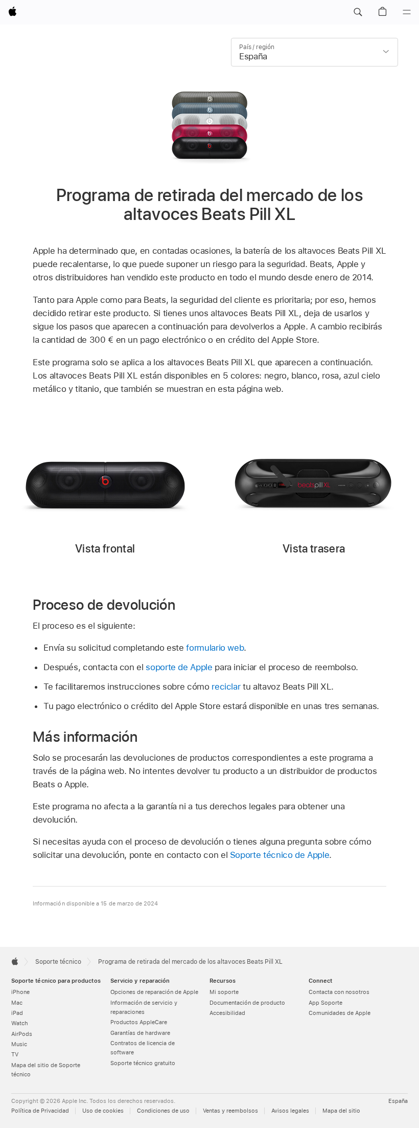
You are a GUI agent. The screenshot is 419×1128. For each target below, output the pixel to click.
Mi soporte (224, 992)
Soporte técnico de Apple (279, 855)
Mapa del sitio (341, 1111)
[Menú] (406, 12)
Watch (19, 1023)
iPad (17, 1013)
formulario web (215, 648)
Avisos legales (290, 1111)
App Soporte (325, 1003)
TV (14, 1054)
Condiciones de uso (163, 1111)
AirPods (21, 1034)
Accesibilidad (227, 1013)
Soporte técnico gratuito (142, 1063)
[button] (357, 12)
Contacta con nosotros (339, 992)
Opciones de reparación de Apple (154, 992)
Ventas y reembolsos (230, 1111)
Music (19, 1044)
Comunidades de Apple (339, 1013)
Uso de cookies (103, 1111)
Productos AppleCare (138, 1022)
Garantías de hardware (140, 1033)
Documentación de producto (247, 1003)
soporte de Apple (179, 667)
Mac (16, 1003)
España (398, 1101)
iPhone (20, 992)
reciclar (226, 686)
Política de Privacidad (40, 1111)
